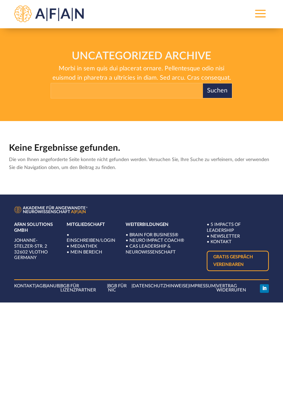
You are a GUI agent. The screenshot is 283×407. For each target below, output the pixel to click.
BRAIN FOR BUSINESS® (153, 235)
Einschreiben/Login (91, 240)
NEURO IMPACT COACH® (156, 240)
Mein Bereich (86, 252)
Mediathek (83, 246)
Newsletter (225, 236)
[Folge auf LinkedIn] (264, 288)
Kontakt (221, 242)
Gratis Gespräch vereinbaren (233, 261)
